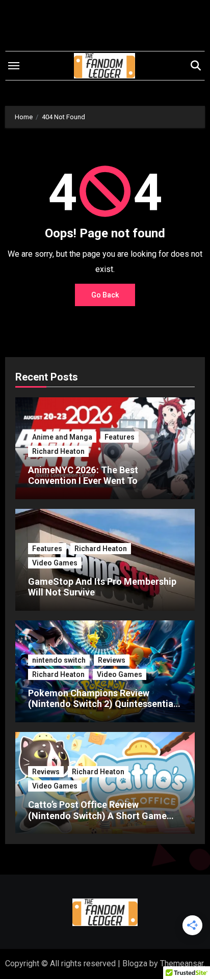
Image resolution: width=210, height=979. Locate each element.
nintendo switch (59, 660)
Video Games (54, 563)
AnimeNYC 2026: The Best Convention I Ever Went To (83, 475)
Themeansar (181, 963)
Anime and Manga (62, 437)
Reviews (111, 660)
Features (119, 437)
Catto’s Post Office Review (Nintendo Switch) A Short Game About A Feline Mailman (97, 815)
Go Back (105, 295)
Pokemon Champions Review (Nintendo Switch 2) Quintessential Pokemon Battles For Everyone (102, 704)
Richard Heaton (58, 451)
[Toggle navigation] (14, 66)
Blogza (134, 963)
